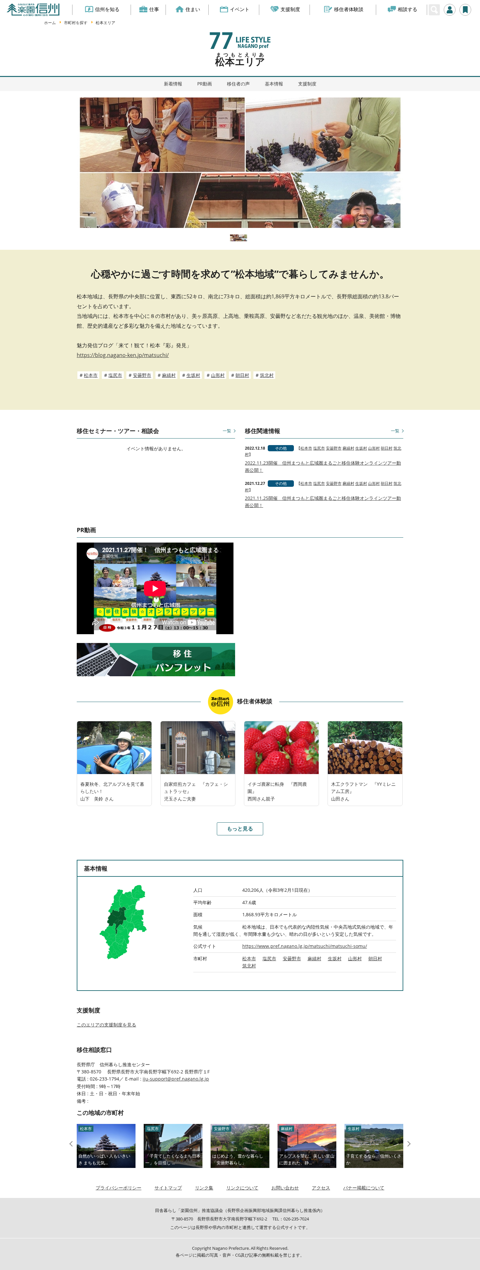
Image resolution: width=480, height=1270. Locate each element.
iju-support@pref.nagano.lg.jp (176, 1079)
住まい (192, 9)
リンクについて (242, 1188)
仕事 (154, 9)
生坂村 (193, 375)
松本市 (91, 375)
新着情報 (173, 84)
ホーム (50, 22)
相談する (407, 9)
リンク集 (204, 1188)
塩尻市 (115, 375)
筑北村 (267, 375)
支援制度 (290, 9)
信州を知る (107, 9)
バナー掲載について (363, 1188)
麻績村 (169, 375)
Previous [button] (72, 1144)
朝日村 (242, 375)
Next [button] (408, 1144)
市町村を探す (76, 22)
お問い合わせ (285, 1188)
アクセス (321, 1188)
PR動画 (204, 84)
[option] (240, 162)
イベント (239, 9)
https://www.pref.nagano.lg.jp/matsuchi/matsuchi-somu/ (304, 946)
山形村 (218, 375)
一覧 (227, 431)
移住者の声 (238, 84)
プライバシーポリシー (118, 1188)
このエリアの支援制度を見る (106, 1025)
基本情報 (274, 84)
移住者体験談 (348, 9)
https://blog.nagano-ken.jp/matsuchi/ (123, 355)
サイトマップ (168, 1188)
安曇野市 (142, 375)
